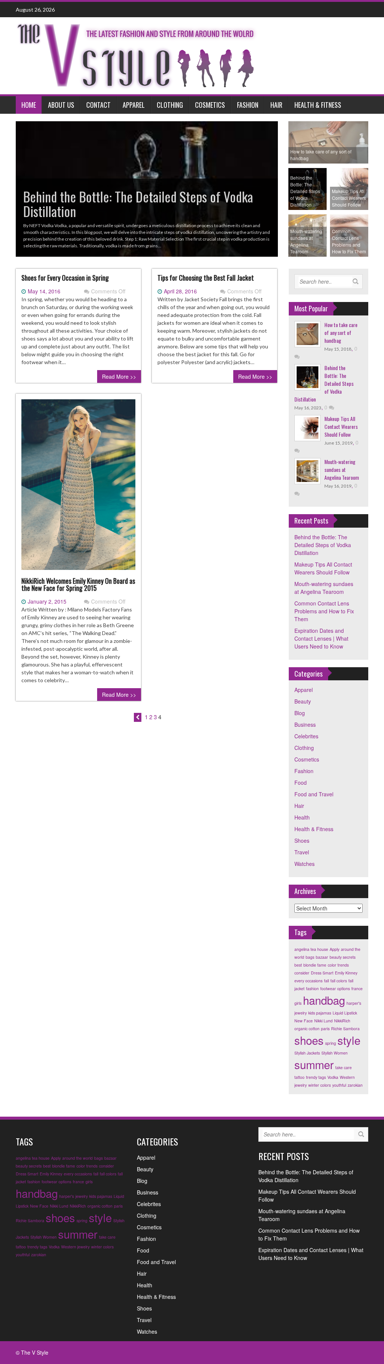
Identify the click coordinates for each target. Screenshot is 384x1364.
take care (343, 1067)
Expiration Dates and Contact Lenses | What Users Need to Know (321, 638)
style (349, 1040)
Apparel (134, 105)
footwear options (335, 988)
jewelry (300, 1013)
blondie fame (314, 965)
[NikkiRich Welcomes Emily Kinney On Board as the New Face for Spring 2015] (78, 487)
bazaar (322, 957)
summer (314, 1064)
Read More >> (119, 376)
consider (301, 973)
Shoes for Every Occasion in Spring (65, 278)
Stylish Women (334, 1053)
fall (326, 980)
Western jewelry (75, 1246)
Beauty (302, 701)
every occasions (308, 980)
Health (302, 817)
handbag (324, 1000)
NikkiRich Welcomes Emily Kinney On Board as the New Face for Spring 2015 (78, 584)
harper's (353, 1003)
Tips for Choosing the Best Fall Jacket (206, 278)
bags (310, 957)
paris (325, 1028)
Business (305, 724)
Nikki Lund (323, 1020)
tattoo (299, 1077)
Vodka (332, 1077)
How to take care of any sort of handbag (340, 332)
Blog (299, 713)
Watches (304, 863)
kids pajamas (319, 1013)
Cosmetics (210, 105)
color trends (338, 965)
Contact (98, 105)
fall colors (338, 980)
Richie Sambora (345, 1028)
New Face (303, 1020)
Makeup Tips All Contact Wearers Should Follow (341, 426)
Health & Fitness (317, 105)
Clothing (170, 105)
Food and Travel (313, 794)
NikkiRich (342, 1020)
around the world (77, 1158)
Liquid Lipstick (345, 1013)
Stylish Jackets (307, 1053)
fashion (312, 988)
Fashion (247, 105)
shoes (309, 1040)
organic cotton (307, 1028)
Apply (334, 949)
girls (298, 1003)
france (357, 988)
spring (330, 1043)
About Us (61, 105)
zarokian (355, 1085)
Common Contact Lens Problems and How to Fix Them (324, 611)
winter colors (319, 1085)
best (298, 965)
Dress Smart (322, 973)
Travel (301, 852)
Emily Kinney (346, 973)
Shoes (301, 840)
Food (300, 782)
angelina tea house (311, 949)
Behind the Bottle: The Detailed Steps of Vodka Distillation (322, 544)
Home (28, 105)
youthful (339, 1085)
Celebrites (306, 736)
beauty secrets (343, 957)
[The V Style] (137, 55)
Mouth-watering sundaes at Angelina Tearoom (341, 469)
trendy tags (316, 1077)
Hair (276, 105)
